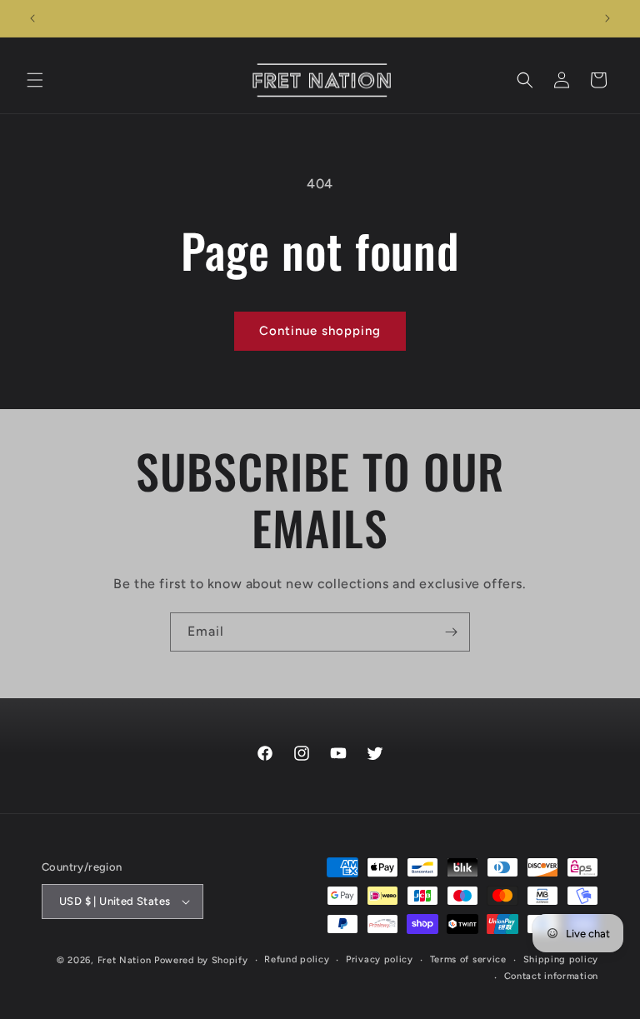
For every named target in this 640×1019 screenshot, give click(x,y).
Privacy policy (379, 959)
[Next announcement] (607, 18)
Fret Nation (125, 960)
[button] (35, 80)
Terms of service (468, 959)
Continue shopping (320, 330)
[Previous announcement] (32, 18)
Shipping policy (561, 959)
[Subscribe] (450, 632)
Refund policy (296, 959)
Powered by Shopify (201, 960)
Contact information (551, 976)
